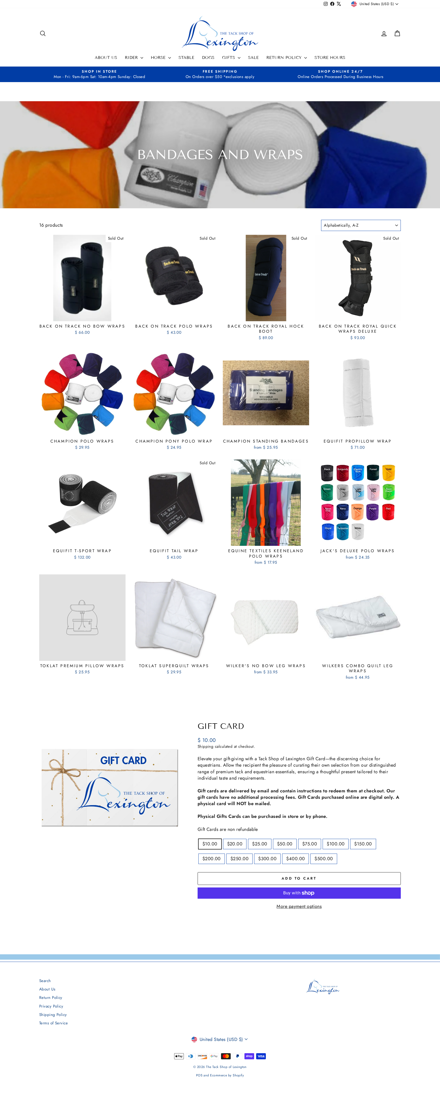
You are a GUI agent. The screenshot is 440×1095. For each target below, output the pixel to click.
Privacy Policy (51, 1006)
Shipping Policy (53, 1014)
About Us (106, 57)
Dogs (208, 57)
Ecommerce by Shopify (227, 1075)
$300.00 (267, 858)
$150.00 (363, 844)
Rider (132, 57)
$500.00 (323, 858)
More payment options (299, 906)
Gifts (229, 57)
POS (199, 1075)
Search (45, 981)
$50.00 (285, 844)
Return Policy (284, 57)
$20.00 (235, 844)
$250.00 (239, 858)
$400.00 (295, 858)
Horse (159, 57)
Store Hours (329, 57)
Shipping (206, 746)
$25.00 (259, 844)
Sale (253, 57)
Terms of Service (53, 1023)
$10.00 (209, 844)
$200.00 (211, 858)
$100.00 (336, 844)
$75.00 (309, 844)
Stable (186, 57)
